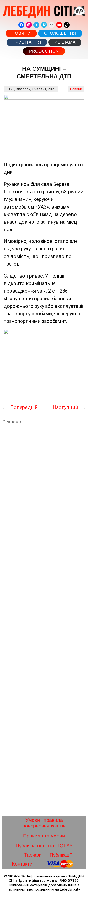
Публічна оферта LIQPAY (44, 845)
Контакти (22, 864)
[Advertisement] (44, 620)
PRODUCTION (44, 51)
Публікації (61, 854)
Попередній (24, 407)
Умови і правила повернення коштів (44, 822)
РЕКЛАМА (65, 42)
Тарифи (33, 854)
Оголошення (60, 33)
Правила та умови (44, 835)
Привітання (26, 42)
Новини (21, 33)
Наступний (65, 407)
